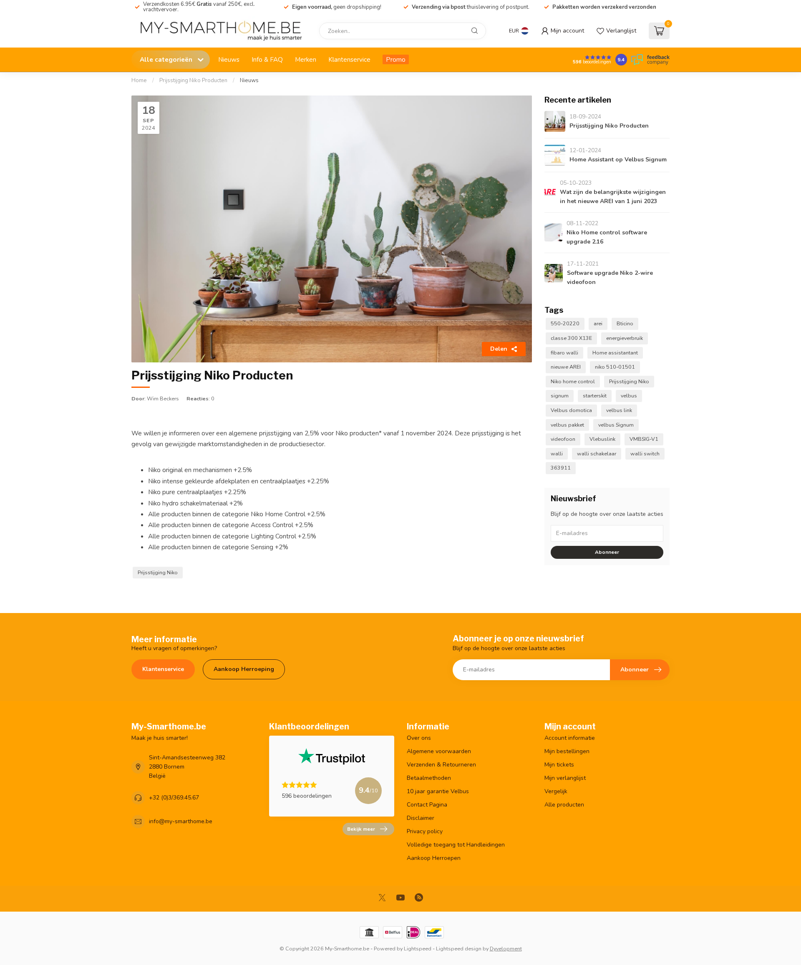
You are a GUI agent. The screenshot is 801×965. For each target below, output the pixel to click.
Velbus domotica (571, 410)
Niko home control (573, 381)
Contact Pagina (427, 805)
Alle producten (564, 805)
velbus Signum (616, 424)
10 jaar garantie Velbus (438, 791)
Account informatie (569, 738)
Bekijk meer (361, 829)
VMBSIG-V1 (644, 438)
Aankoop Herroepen (434, 858)
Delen (498, 349)
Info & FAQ (267, 59)
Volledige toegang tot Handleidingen (456, 845)
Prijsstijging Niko (158, 572)
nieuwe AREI (566, 366)
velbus (629, 395)
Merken (305, 59)
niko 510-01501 (615, 366)
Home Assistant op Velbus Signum (618, 159)
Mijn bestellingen (566, 751)
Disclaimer (420, 818)
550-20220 (565, 323)
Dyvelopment (506, 948)
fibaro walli (564, 352)
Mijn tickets (559, 765)
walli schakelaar (596, 453)
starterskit (595, 395)
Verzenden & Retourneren (441, 765)
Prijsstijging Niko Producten (193, 80)
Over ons (419, 738)
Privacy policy (425, 831)
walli (557, 453)
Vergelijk (555, 791)
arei (598, 323)
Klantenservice (349, 59)
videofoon (563, 438)
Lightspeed (417, 948)
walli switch (645, 453)
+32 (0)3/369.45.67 (174, 798)
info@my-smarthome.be (180, 821)
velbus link (619, 410)
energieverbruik (624, 338)
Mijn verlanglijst (565, 778)
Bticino (625, 323)
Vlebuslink (602, 438)
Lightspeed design (458, 948)
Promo (396, 59)
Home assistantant (615, 352)
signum (560, 395)
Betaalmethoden (429, 778)
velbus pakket (567, 424)
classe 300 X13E (571, 338)
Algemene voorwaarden (439, 751)
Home (139, 80)
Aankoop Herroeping (244, 669)
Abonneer (607, 552)
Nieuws (228, 59)
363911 (561, 467)
